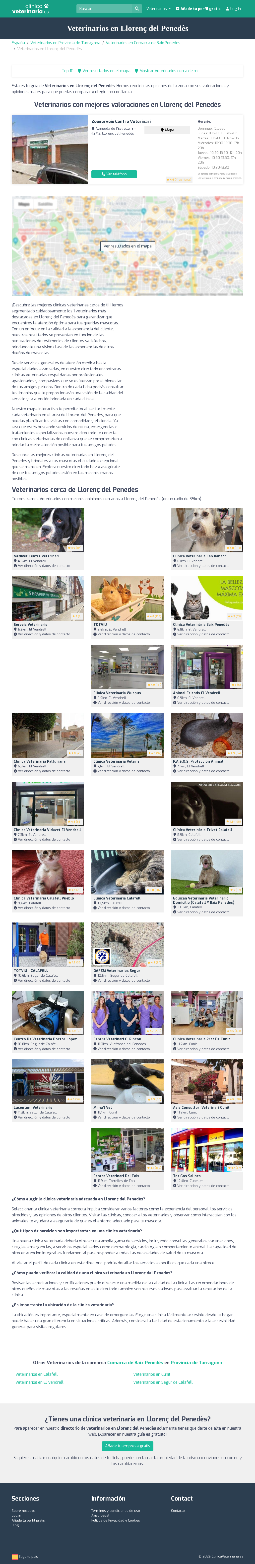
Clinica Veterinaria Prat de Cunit (201, 1039)
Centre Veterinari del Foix (116, 1176)
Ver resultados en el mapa (128, 246)
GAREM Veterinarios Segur (116, 970)
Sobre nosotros (24, 1511)
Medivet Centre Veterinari (36, 556)
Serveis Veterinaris (30, 624)
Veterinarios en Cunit (151, 1374)
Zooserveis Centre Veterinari (121, 121)
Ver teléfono (116, 174)
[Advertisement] (187, 337)
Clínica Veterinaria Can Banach (200, 556)
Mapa (169, 130)
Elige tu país (28, 1557)
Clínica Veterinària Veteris (116, 761)
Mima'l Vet (102, 1107)
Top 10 (67, 70)
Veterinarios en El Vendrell (39, 1382)
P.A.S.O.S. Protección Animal (198, 761)
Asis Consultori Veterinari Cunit (201, 1107)
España (18, 42)
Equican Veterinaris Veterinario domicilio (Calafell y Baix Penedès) (203, 900)
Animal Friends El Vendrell (196, 693)
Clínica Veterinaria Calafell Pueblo (44, 898)
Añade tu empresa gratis (127, 1446)
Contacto (178, 1511)
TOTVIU (100, 624)
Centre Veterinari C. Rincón (117, 1039)
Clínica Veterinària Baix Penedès (201, 624)
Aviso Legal (100, 1515)
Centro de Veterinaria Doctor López (45, 1039)
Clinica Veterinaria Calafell (116, 898)
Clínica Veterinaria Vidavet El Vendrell (47, 830)
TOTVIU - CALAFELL (31, 970)
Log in (235, 8)
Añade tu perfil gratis (200, 8)
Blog (15, 1525)
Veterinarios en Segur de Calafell (163, 1382)
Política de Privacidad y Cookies (115, 1520)
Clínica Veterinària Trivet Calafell (202, 830)
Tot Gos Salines (187, 1176)
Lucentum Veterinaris (33, 1107)
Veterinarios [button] (157, 8)
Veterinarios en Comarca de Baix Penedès (143, 42)
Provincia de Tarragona (196, 1363)
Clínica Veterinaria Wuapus (117, 693)
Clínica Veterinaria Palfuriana (39, 761)
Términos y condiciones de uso (115, 1511)
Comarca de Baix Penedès (135, 1363)
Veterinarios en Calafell (36, 1374)
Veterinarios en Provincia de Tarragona (65, 42)
